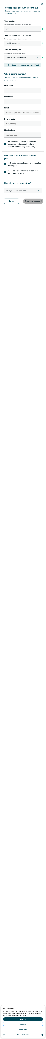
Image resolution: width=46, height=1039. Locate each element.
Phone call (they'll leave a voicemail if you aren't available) (22, 172)
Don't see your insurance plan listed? (23, 65)
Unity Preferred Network (16, 57)
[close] (42, 4)
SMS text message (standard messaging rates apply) (24, 164)
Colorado (9, 29)
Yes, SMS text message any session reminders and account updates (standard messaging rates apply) (21, 144)
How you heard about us (16, 191)
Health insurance (13, 43)
